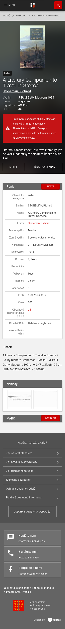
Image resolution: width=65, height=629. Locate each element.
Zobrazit (50, 418)
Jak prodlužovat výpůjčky (21, 462)
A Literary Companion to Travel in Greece (47, 15)
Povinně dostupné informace (24, 497)
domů (6, 15)
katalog (21, 15)
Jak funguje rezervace (20, 470)
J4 (29, 309)
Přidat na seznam (44, 166)
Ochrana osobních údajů (20, 488)
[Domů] (32, 6)
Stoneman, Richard (17, 91)
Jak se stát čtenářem (19, 453)
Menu (9, 5)
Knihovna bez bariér (18, 479)
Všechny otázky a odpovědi (33, 511)
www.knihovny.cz (25, 137)
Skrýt (50, 186)
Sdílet (13, 166)
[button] (32, 47)
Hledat (57, 5)
